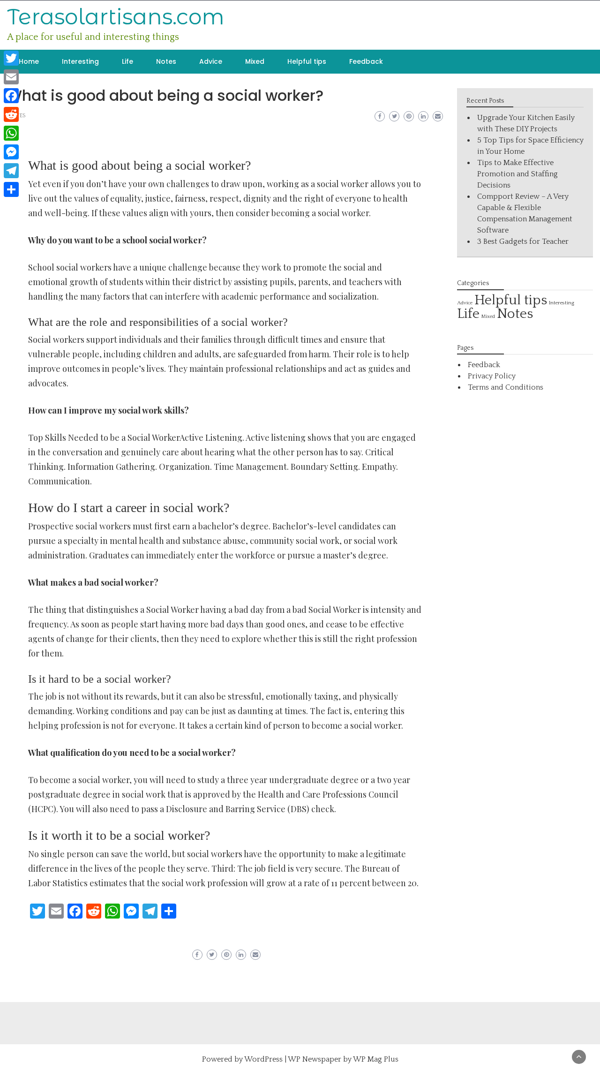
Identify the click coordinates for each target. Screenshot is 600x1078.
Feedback (366, 61)
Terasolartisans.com (116, 16)
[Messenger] (11, 152)
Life (127, 61)
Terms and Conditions (505, 387)
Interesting (80, 61)
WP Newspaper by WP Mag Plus (343, 1059)
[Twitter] (11, 58)
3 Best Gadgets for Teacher (523, 241)
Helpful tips (306, 61)
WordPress (263, 1059)
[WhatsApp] (11, 133)
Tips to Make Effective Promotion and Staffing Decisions (517, 173)
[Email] (11, 77)
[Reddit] (11, 114)
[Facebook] (11, 95)
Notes (166, 61)
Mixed (254, 61)
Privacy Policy (492, 376)
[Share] (11, 189)
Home (29, 61)
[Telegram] (11, 170)
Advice (210, 61)
